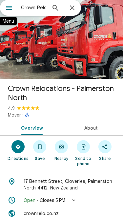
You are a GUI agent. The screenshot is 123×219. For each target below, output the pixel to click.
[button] (61, 200)
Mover (14, 115)
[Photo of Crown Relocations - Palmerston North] (61, 39)
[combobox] (33, 7)
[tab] (30, 127)
